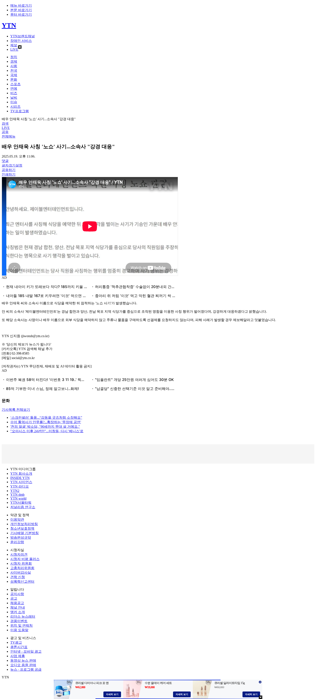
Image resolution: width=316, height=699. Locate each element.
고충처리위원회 (22, 568)
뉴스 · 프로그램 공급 (25, 669)
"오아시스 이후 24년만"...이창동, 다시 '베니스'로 (46, 431)
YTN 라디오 (19, 486)
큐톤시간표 (19, 647)
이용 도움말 (19, 630)
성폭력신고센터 (22, 581)
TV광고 (16, 642)
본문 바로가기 (21, 10)
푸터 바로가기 (21, 14)
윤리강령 (17, 542)
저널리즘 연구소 (22, 507)
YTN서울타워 (20, 502)
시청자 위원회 (21, 563)
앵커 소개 (17, 612)
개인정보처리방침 (24, 524)
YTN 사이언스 (21, 482)
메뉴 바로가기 (21, 5)
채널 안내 (17, 607)
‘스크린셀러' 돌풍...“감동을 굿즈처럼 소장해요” (46, 417)
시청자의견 (19, 554)
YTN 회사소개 (21, 473)
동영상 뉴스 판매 (23, 660)
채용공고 (17, 603)
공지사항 (17, 594)
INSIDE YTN (20, 478)
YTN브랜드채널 (22, 36)
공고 (13, 598)
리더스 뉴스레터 (22, 616)
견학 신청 (17, 577)
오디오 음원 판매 (23, 665)
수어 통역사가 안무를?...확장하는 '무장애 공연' (45, 422)
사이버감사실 (20, 572)
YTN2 (14, 491)
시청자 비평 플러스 (25, 559)
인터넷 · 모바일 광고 (25, 651)
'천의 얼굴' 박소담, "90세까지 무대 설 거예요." (45, 426)
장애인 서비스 (21, 40)
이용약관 (17, 519)
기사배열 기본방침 (24, 533)
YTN (9, 25)
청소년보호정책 (22, 528)
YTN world (18, 498)
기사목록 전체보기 (16, 409)
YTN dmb (17, 494)
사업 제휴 (17, 656)
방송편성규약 (20, 537)
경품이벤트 (19, 621)
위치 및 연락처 (21, 625)
